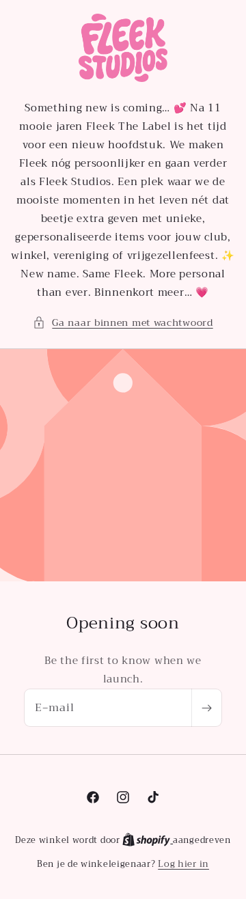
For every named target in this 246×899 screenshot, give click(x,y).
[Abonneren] (206, 708)
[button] (123, 322)
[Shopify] (147, 840)
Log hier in (183, 864)
